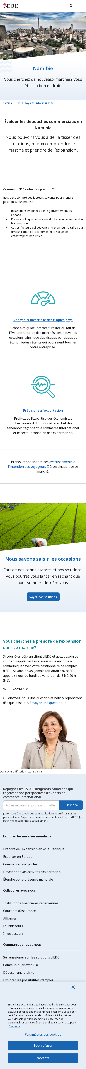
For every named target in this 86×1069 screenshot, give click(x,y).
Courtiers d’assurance (19, 911)
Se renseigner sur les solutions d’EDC (31, 957)
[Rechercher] (71, 6)
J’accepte (42, 1058)
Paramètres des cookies (43, 1034)
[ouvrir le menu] (80, 6)
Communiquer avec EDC (21, 965)
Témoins (14, 1026)
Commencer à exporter (20, 864)
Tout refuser (43, 1045)
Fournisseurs (13, 926)
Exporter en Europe (17, 856)
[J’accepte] (73, 987)
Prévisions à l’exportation (43, 410)
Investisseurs (13, 933)
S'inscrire (71, 805)
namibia (8, 103)
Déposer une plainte (18, 972)
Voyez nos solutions (43, 597)
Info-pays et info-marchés (36, 103)
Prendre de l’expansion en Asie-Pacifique (33, 849)
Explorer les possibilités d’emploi (28, 980)
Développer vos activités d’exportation (32, 872)
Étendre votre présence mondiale (28, 879)
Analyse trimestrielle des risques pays (43, 320)
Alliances (10, 918)
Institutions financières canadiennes (30, 903)
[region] (43, 1025)
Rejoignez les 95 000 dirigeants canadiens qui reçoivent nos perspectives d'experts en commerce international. (38, 793)
